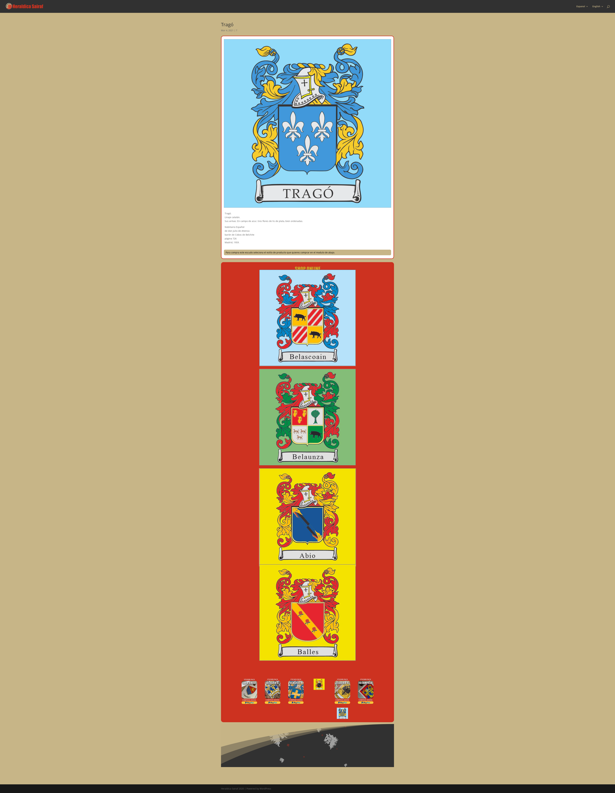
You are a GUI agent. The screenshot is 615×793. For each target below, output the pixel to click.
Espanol (580, 6)
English (596, 6)
